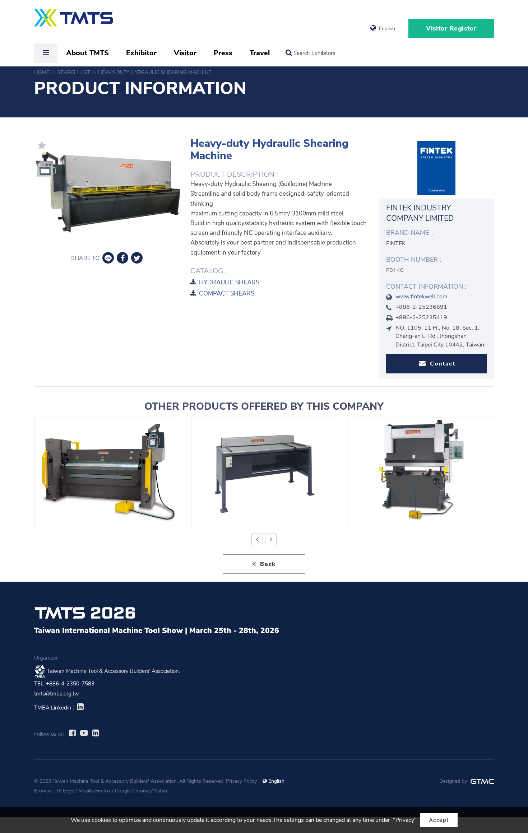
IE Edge (65, 790)
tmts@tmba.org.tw (56, 693)
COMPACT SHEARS (226, 293)
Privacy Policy (241, 781)
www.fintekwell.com (421, 297)
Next (271, 539)
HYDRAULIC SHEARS (229, 282)
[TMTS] (73, 21)
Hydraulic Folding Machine (107, 472)
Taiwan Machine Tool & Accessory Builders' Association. (113, 670)
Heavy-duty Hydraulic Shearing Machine (155, 72)
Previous (257, 539)
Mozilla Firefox (94, 790)
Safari (160, 790)
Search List (74, 72)
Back (267, 564)
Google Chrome (132, 790)
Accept (439, 820)
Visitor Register (451, 28)
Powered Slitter (264, 472)
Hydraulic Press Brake (421, 472)
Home (42, 72)
